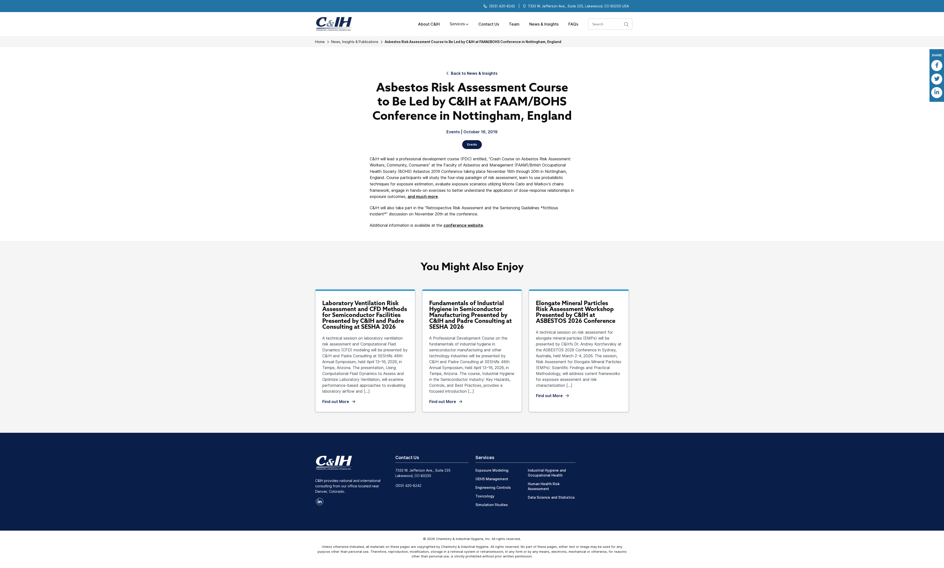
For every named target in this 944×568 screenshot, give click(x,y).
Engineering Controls (493, 487)
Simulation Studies (491, 505)
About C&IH (429, 24)
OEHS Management (491, 479)
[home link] (334, 462)
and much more (423, 196)
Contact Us (488, 24)
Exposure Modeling (491, 470)
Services (457, 24)
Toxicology (484, 496)
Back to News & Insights (474, 73)
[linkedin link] (319, 501)
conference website (463, 225)
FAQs (573, 24)
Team (514, 24)
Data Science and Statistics (551, 497)
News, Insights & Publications (354, 42)
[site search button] (626, 24)
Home (320, 42)
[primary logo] (332, 24)
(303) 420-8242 (502, 6)
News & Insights (544, 24)
